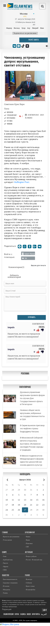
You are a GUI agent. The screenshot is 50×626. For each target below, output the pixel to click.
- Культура (28, 579)
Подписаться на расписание (25, 33)
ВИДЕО (29, 614)
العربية (44, 614)
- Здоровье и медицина (10, 583)
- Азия (4, 556)
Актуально (29, 552)
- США (4, 570)
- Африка (5, 566)
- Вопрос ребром (30, 556)
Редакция (6, 609)
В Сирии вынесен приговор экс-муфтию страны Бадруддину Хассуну (32, 428)
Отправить (31, 317)
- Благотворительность (9, 579)
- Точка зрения (7, 540)
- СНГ (27, 547)
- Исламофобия (30, 589)
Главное (5, 533)
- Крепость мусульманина (10, 536)
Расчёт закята (33, 40)
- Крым (27, 540)
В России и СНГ (30, 533)
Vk (26, 258)
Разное (27, 575)
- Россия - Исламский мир (33, 559)
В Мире (4, 552)
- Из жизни (5, 586)
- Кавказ (27, 536)
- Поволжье (29, 543)
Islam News (29, 254)
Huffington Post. (22, 182)
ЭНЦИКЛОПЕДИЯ (8, 614)
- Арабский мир (7, 559)
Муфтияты (36, 614)
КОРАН (17, 614)
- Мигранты (6, 589)
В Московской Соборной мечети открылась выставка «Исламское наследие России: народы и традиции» (31, 444)
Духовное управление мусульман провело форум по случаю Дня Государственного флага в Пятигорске (32, 398)
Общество (5, 575)
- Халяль (5, 593)
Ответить (41, 327)
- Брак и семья (29, 586)
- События (28, 583)
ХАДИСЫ (23, 614)
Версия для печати (38, 265)
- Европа (5, 563)
